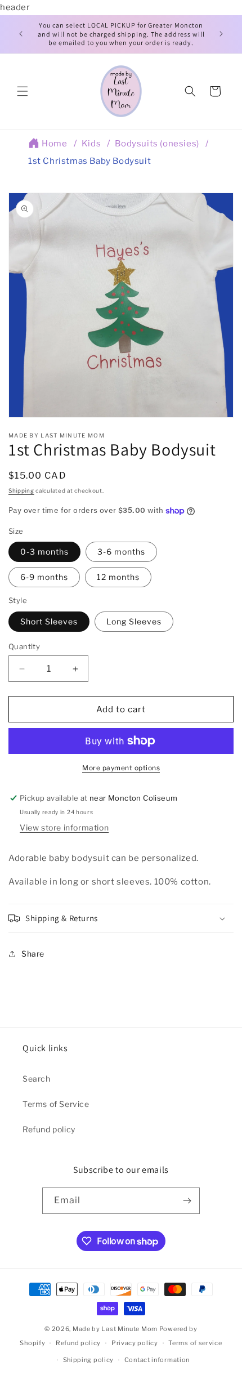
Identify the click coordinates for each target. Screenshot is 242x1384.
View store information (64, 827)
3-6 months (121, 551)
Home (54, 144)
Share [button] (32, 953)
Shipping (21, 490)
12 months (118, 577)
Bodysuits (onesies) (157, 144)
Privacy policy (134, 1343)
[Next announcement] (221, 33)
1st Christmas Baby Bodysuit (89, 161)
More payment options (121, 768)
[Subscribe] (186, 1200)
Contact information (157, 1360)
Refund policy (49, 1129)
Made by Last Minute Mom (115, 1329)
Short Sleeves (49, 621)
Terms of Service (56, 1104)
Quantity (24, 646)
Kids (91, 144)
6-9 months (44, 577)
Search (37, 1078)
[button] (22, 91)
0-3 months (44, 551)
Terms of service (195, 1343)
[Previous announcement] (20, 33)
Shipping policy (88, 1360)
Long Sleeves (134, 621)
